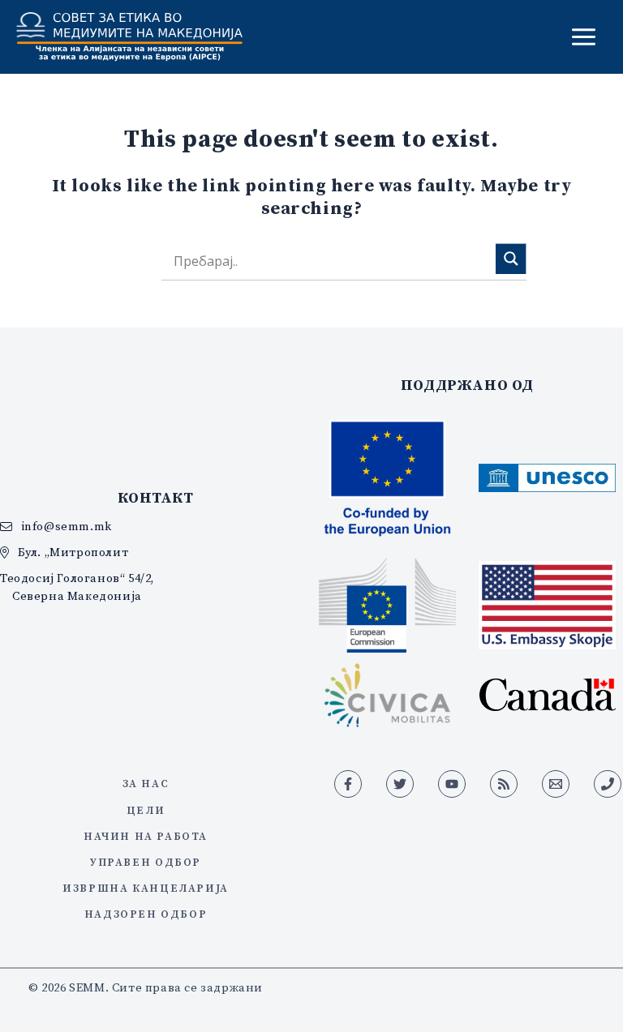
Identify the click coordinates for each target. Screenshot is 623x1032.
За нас (146, 783)
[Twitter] (400, 784)
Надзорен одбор (145, 913)
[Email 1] (555, 784)
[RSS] (504, 784)
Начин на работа (146, 836)
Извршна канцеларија (145, 887)
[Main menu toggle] (584, 37)
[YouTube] (452, 784)
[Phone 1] (607, 784)
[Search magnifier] (511, 258)
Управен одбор (145, 861)
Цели (146, 810)
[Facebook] (348, 784)
